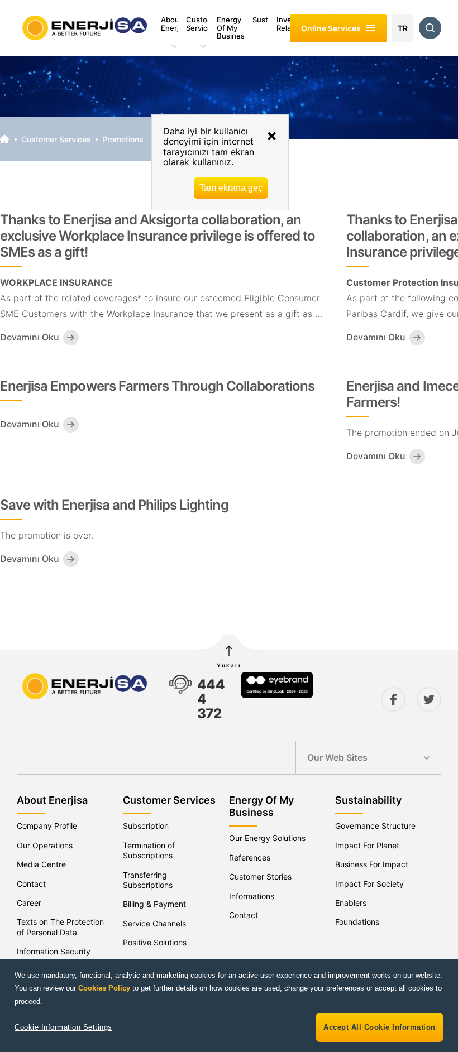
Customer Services (56, 139)
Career (29, 902)
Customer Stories (260, 876)
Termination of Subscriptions (149, 850)
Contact (31, 883)
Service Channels (154, 923)
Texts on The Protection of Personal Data (60, 926)
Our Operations (45, 845)
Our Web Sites (337, 757)
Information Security (53, 951)
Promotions (123, 139)
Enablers (350, 902)
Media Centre (41, 864)
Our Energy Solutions (267, 838)
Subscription (146, 825)
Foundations (357, 921)
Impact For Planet (367, 845)
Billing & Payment (154, 904)
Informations (251, 896)
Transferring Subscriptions (148, 880)
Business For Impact (371, 864)
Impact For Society (369, 883)
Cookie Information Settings (63, 1027)
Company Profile (47, 825)
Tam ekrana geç (231, 188)
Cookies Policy (104, 988)
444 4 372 (211, 699)
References (249, 857)
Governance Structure (375, 825)
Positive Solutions (155, 942)
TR (403, 28)
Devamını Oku (29, 337)
